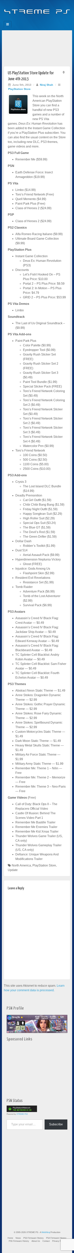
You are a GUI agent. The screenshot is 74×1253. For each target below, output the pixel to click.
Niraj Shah (46, 84)
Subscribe (56, 1124)
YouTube (44, 20)
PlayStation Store (19, 88)
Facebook (24, 20)
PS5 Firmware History (19, 1241)
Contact (46, 1241)
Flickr (34, 20)
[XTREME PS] (37, 9)
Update (13, 870)
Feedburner (29, 20)
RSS (49, 20)
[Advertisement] (37, 47)
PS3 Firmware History (33, 1238)
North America (21, 865)
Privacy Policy (58, 1241)
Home (10, 1238)
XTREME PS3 (22, 1114)
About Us (35, 1241)
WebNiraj (46, 1232)
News (18, 1238)
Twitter (39, 20)
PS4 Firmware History (56, 1238)
